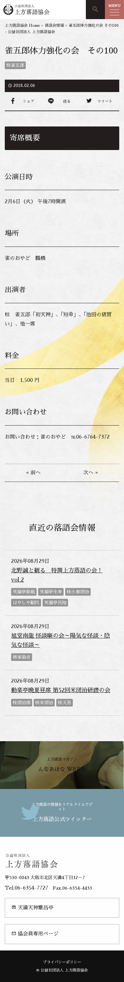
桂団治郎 (22, 702)
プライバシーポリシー (62, 962)
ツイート (105, 101)
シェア (28, 101)
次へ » (90, 472)
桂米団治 (44, 702)
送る (67, 101)
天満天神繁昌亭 (32, 907)
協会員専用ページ (35, 933)
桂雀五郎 (15, 65)
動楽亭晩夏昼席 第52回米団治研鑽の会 (60, 690)
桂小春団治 (78, 592)
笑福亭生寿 (51, 592)
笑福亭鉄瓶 (24, 592)
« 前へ (33, 472)
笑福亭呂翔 (55, 602)
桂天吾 (64, 702)
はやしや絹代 (26, 602)
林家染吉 (22, 657)
